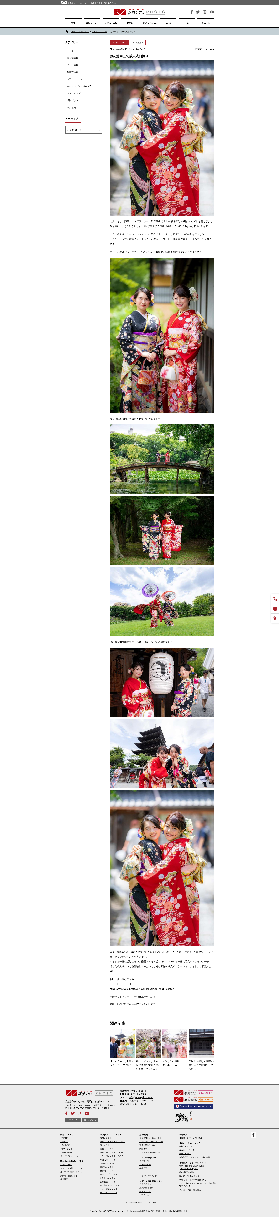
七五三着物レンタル (108, 1189)
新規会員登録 (66, 1152)
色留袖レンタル (107, 1170)
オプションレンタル (108, 1192)
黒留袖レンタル (107, 1166)
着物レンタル (66, 1164)
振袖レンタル (106, 1137)
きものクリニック (187, 1150)
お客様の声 (65, 1145)
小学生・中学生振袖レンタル (112, 1141)
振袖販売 (64, 1179)
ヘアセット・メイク (77, 79)
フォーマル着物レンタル (71, 1168)
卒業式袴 (143, 1168)
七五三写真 (72, 65)
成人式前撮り (137, 42)
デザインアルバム (149, 23)
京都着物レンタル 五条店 (150, 1137)
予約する (206, 23)
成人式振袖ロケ (146, 1184)
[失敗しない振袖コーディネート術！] (174, 1043)
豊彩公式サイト (186, 1146)
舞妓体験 (143, 1148)
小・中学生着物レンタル (71, 1171)
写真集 (130, 23)
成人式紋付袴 (145, 1164)
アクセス (187, 23)
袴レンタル (105, 1145)
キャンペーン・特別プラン (80, 86)
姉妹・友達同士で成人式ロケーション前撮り (132, 1003)
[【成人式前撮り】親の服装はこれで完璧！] (122, 1043)
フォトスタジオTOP (80, 31)
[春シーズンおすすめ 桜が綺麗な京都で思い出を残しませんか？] (148, 1043)
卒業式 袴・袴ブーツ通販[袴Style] (193, 1179)
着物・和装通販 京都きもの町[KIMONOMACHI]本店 (192, 1167)
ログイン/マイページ (69, 1155)
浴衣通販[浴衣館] (186, 1172)
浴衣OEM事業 (185, 1153)
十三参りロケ (145, 1191)
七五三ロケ (144, 1195)
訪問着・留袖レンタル (70, 1175)
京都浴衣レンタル (147, 1145)
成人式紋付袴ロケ (147, 1187)
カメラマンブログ (99, 31)
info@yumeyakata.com (141, 1097)
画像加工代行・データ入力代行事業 (194, 1157)
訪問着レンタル (107, 1163)
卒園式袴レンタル (107, 1159)
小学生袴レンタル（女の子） (112, 1152)
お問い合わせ (90, 1119)
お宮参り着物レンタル (109, 1185)
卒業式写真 (72, 72)
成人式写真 (72, 58)
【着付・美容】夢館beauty (190, 1137)
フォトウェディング (148, 1175)
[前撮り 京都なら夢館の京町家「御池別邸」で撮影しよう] (201, 1043)
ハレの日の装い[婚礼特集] (190, 1189)
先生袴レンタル (107, 1148)
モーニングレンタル (108, 1174)
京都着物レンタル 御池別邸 (151, 1141)
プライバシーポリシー (132, 1202)
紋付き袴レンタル (107, 1178)
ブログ (168, 23)
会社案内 (64, 1137)
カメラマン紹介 (111, 23)
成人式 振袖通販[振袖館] (189, 1175)
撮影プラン (72, 100)
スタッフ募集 (151, 1202)
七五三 (142, 1171)
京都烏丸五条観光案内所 (150, 1152)
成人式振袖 (144, 1160)
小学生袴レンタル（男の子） (112, 1155)
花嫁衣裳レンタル (107, 1181)
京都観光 (71, 107)
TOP (73, 23)
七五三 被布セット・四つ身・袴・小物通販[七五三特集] (197, 1184)
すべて (70, 50)
